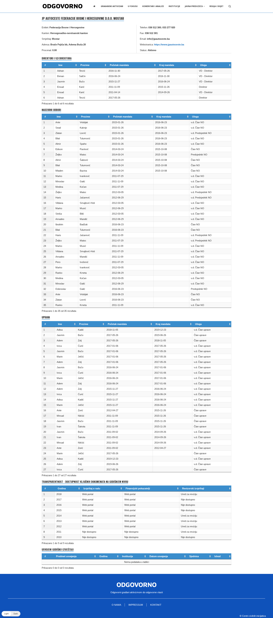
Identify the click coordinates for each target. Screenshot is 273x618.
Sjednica (194, 556)
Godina (62, 488)
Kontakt (155, 604)
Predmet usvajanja (66, 556)
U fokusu (133, 6)
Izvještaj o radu (91, 488)
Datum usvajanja (158, 556)
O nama (116, 604)
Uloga (203, 65)
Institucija (127, 556)
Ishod (217, 556)
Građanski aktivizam (112, 6)
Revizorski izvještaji (193, 488)
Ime (60, 65)
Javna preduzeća (194, 6)
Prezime (84, 65)
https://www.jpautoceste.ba (169, 44)
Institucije (174, 6)
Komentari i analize (153, 6)
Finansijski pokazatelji (138, 488)
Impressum (135, 604)
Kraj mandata (166, 65)
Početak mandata (119, 65)
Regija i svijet (216, 6)
